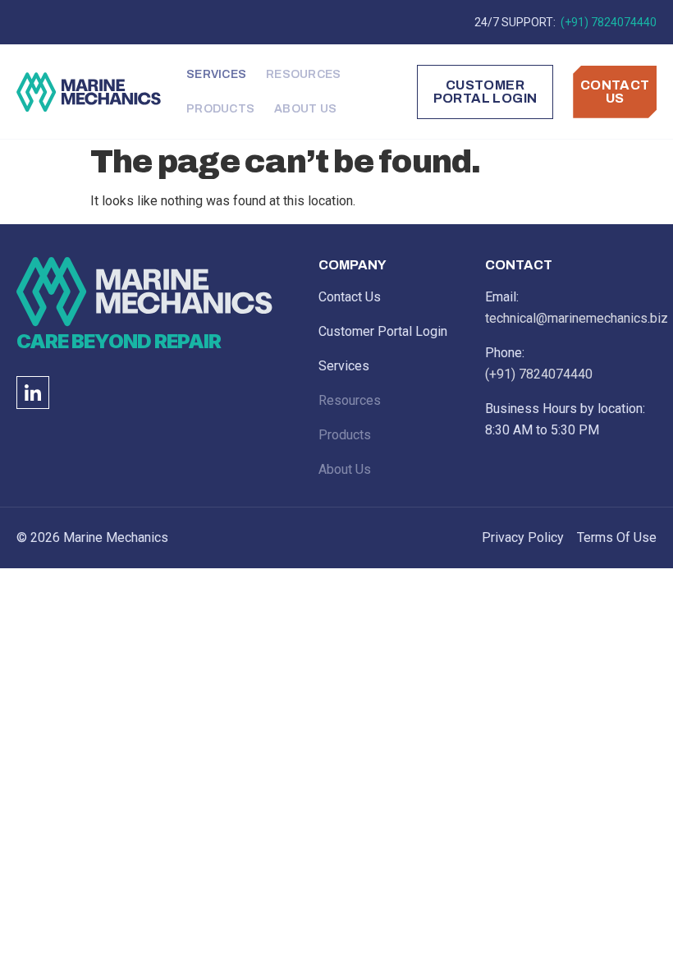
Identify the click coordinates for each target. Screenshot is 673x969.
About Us (305, 109)
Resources (303, 74)
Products (220, 109)
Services (216, 74)
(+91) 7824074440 (607, 22)
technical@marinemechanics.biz (576, 318)
